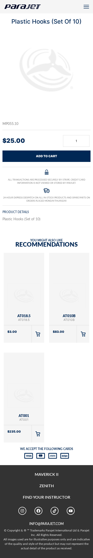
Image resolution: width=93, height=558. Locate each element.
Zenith (46, 486)
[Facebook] (38, 511)
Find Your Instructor (46, 497)
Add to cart (46, 156)
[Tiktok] (55, 511)
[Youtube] (71, 511)
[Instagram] (22, 511)
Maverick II (47, 475)
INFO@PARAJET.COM (46, 524)
